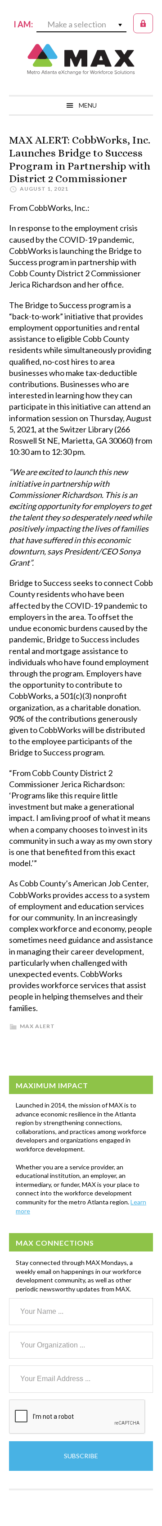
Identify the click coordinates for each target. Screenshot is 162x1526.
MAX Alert (37, 1026)
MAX (81, 59)
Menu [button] (88, 105)
